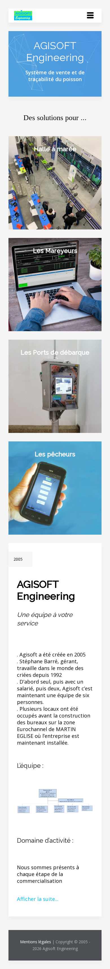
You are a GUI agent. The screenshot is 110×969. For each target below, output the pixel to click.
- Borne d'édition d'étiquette (51, 284)
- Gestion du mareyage (44, 297)
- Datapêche (31, 291)
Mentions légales (35, 941)
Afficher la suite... (37, 899)
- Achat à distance (38, 277)
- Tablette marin (37, 481)
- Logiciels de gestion (42, 182)
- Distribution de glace (44, 189)
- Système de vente (40, 175)
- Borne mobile (35, 196)
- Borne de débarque (42, 379)
